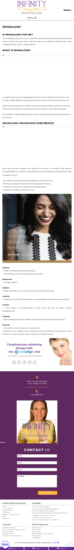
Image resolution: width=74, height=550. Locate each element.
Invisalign (36, 503)
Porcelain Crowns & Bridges (11, 536)
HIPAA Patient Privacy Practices (43, 534)
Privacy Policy (37, 536)
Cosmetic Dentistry (9, 528)
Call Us (13, 548)
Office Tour (6, 512)
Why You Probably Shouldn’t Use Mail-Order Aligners (50, 513)
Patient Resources (40, 524)
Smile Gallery (36, 530)
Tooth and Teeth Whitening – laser (13, 530)
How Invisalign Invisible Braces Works (45, 509)
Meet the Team (7, 510)
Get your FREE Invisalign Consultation (45, 520)
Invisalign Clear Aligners (40, 507)
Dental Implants (7, 532)
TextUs (37, 548)
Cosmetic (6, 524)
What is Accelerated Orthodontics (43, 511)
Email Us (62, 548)
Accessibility (36, 538)
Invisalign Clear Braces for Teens (43, 515)
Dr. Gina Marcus (7, 508)
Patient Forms (37, 528)
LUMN (54, 543)
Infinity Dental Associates (14, 503)
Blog (4, 516)
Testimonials (36, 532)
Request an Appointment (10, 514)
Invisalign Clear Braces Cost (42, 517)
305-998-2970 (37, 395)
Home (4, 506)
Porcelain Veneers (8, 534)
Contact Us (6, 518)
